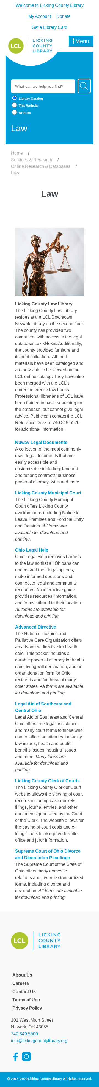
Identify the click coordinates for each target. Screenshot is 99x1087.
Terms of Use (26, 999)
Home (17, 153)
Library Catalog (30, 99)
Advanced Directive (35, 627)
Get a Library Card (49, 27)
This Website (28, 106)
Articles (24, 113)
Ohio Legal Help (31, 550)
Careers (20, 983)
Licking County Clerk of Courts (47, 781)
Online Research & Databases (40, 166)
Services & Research (31, 159)
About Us (22, 975)
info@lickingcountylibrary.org (39, 1040)
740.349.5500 (24, 1034)
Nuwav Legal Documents (41, 442)
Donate (63, 16)
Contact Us (24, 991)
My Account (39, 16)
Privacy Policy (27, 1008)
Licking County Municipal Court (48, 493)
